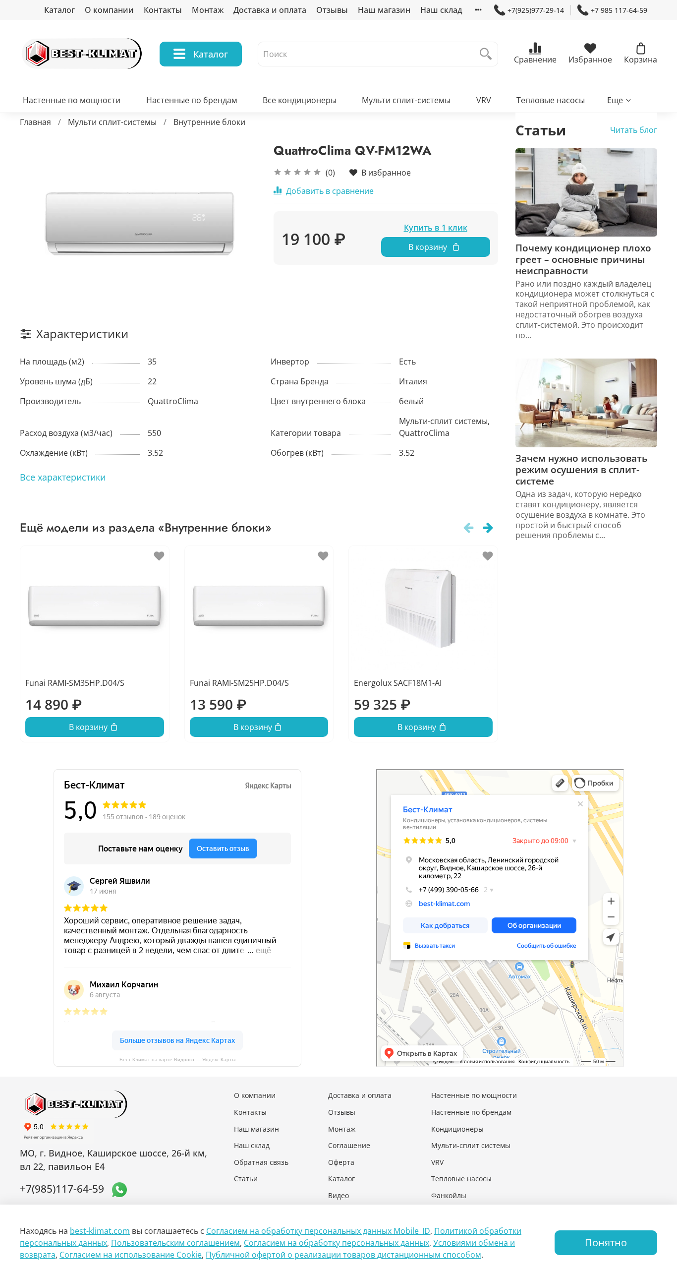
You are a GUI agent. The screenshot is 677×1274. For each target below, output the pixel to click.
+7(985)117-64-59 (62, 1189)
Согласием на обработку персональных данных (336, 1242)
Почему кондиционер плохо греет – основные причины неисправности (583, 259)
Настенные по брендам (191, 100)
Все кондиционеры (300, 100)
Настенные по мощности (71, 100)
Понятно (606, 1242)
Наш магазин (384, 9)
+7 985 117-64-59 (619, 10)
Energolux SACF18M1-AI (398, 682)
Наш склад (441, 9)
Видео (338, 1195)
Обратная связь (261, 1162)
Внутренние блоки (209, 122)
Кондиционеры (457, 1129)
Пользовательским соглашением (175, 1242)
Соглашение (349, 1145)
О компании (109, 9)
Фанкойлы (448, 1195)
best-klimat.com (100, 1230)
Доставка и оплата (269, 9)
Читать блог (633, 129)
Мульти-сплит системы (470, 1145)
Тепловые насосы (550, 100)
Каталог (59, 9)
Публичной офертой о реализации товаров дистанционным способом (343, 1254)
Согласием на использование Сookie (130, 1254)
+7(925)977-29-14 (536, 10)
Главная (35, 122)
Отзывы (332, 9)
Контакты (163, 9)
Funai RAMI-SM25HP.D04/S (239, 682)
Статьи (246, 1178)
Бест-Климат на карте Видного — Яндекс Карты (177, 1059)
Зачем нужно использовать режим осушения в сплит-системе (581, 469)
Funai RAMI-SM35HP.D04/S (74, 682)
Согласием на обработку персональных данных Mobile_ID (318, 1230)
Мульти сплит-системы (406, 100)
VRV (483, 100)
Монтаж (208, 9)
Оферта (341, 1162)
